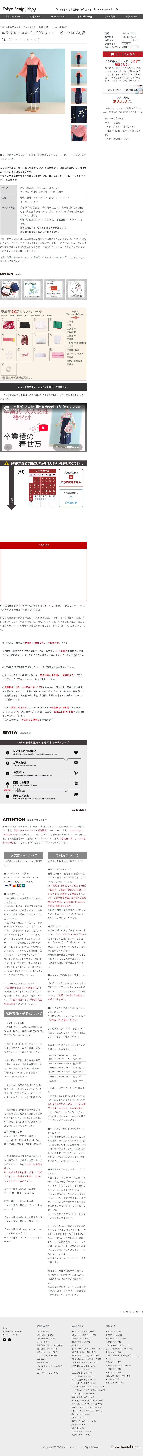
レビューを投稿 (112, 122)
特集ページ (35, 16)
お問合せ (40, 1369)
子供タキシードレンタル (81, 1414)
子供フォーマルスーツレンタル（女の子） (87, 1411)
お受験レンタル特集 (113, 1379)
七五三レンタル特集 (113, 1331)
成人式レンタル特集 (113, 1369)
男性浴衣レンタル (78, 1424)
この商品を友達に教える (117, 139)
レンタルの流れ (43, 1331)
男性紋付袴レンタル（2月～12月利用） (86, 1355)
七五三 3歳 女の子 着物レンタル (84, 1380)
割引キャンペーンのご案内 (47, 1352)
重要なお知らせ (43, 1362)
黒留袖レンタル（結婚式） (81, 1342)
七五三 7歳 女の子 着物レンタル (84, 1366)
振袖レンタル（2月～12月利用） (84, 1331)
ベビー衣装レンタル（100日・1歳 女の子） (88, 1404)
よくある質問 (108, 16)
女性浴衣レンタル (78, 1428)
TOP (2, 27)
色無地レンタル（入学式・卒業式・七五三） (88, 1349)
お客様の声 (41, 1359)
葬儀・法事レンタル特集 (115, 1383)
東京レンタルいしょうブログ (48, 1373)
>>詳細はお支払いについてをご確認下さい (23, 863)
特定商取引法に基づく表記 (13, 1331)
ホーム (5, 1328)
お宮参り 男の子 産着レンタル (83, 1393)
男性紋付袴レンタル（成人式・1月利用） (87, 1359)
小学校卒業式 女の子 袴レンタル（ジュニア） (89, 1390)
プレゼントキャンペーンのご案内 (49, 1366)
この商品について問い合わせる (120, 126)
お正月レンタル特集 (113, 1372)
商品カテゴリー (13, 16)
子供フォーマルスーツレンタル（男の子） (87, 1407)
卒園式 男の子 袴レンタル (81, 1431)
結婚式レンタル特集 (113, 1342)
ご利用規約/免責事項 (45, 1335)
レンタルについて (59, 16)
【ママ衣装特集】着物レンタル (117, 1345)
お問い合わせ (131, 16)
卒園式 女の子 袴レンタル (81, 1435)
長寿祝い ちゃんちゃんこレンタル (84, 1421)
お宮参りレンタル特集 (114, 1335)
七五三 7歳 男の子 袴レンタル (83, 1373)
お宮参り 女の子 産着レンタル (83, 1397)
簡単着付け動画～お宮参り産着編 (49, 1345)
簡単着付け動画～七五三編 (47, 1349)
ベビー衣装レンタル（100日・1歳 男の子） (88, 1400)
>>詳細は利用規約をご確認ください (66, 861)
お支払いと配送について (46, 1338)
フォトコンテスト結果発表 (47, 1355)
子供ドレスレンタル (79, 1417)
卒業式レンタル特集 (113, 1362)
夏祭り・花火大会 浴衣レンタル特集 (119, 1349)
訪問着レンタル (77, 1345)
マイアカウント (105, 9)
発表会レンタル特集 (113, 1352)
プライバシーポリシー (11, 1335)
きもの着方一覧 (85, 16)
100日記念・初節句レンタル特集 (118, 1376)
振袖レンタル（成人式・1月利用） (84, 1335)
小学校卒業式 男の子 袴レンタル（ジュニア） (89, 1386)
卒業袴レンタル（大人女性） (21, 27)
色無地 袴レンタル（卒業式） (53, 27)
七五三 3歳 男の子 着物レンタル (84, 1383)
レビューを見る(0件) (115, 118)
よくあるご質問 (43, 1342)
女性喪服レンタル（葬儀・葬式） (84, 1352)
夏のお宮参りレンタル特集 (116, 1338)
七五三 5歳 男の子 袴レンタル (83, 1376)
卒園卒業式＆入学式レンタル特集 (118, 1365)
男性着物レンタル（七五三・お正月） (86, 1362)
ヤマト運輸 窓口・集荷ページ (22, 1221)
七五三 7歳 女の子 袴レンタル (83, 1369)
